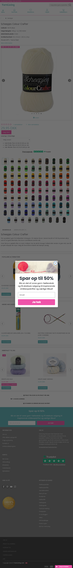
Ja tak (36, 302)
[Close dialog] (55, 263)
